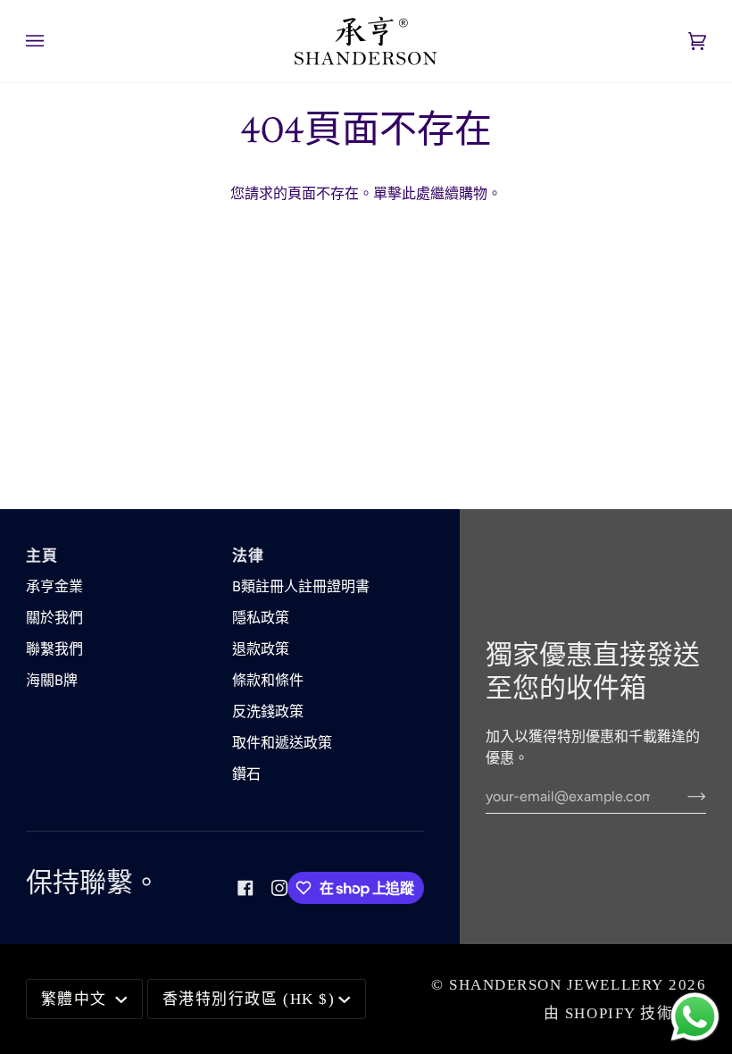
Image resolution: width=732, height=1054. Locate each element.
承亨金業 (54, 586)
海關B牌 (52, 680)
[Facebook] (245, 888)
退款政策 (260, 648)
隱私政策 (260, 617)
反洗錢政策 (268, 711)
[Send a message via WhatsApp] (695, 1017)
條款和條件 (268, 680)
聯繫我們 (54, 648)
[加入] (682, 796)
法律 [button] (248, 556)
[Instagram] (279, 888)
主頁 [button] (42, 556)
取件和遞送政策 (282, 742)
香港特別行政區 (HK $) (248, 999)
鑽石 (246, 773)
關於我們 (54, 617)
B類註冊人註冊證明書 (301, 586)
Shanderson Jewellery (556, 984)
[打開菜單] (52, 41)
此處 (416, 193)
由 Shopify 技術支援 (625, 1013)
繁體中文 (76, 999)
